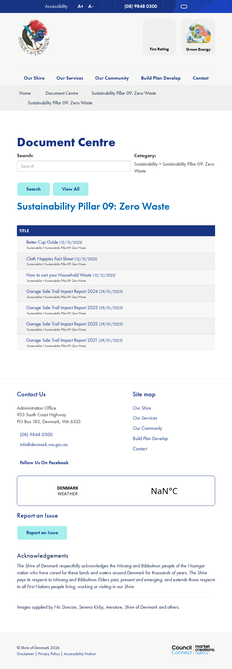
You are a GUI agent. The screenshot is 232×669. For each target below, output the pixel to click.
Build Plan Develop (161, 78)
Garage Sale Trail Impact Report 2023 (74, 307)
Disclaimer (25, 653)
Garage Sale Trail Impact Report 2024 (74, 291)
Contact (200, 78)
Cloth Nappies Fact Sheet (61, 258)
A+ (80, 6)
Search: (25, 155)
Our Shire (34, 78)
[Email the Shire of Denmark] (108, 6)
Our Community (112, 78)
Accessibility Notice (80, 653)
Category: (145, 155)
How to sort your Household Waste (70, 275)
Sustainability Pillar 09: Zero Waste (124, 93)
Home (25, 93)
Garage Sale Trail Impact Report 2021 (74, 340)
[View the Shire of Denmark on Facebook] (169, 6)
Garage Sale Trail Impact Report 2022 (74, 324)
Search (33, 189)
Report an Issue (42, 532)
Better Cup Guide (54, 242)
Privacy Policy (49, 653)
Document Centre (62, 93)
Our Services (69, 78)
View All (70, 189)
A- (91, 6)
